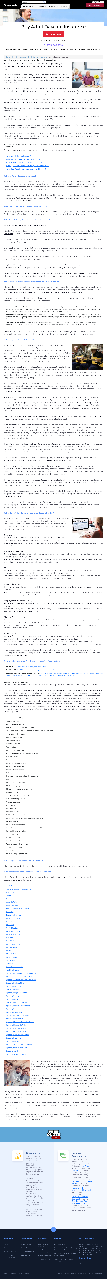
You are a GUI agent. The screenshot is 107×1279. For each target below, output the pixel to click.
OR (80, 1252)
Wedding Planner (12, 970)
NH (86, 1250)
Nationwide (77, 1188)
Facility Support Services (15, 918)
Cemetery (9, 899)
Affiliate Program (10, 1251)
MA (98, 1246)
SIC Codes (24, 1259)
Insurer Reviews (26, 1244)
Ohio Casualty (86, 1190)
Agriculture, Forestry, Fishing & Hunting (21, 889)
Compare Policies (60, 1244)
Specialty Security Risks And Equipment (21, 1044)
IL (86, 1246)
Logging (9, 921)
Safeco (85, 1197)
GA (80, 1246)
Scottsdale (76, 1199)
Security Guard (11, 957)
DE (98, 1244)
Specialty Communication (15, 986)
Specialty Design (12, 989)
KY (93, 1246)
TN (92, 1252)
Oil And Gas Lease (12, 928)
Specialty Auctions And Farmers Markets (21, 980)
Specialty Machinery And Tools (17, 1015)
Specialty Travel (12, 1051)
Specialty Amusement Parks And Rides (20, 976)
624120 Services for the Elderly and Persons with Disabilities (39, 670)
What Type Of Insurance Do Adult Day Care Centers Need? (27, 166)
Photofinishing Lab (13, 934)
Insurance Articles (44, 1259)
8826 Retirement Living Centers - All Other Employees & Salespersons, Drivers (53, 675)
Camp (8, 896)
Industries (28, 6)
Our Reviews (8, 1261)
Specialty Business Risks (15, 983)
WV (88, 1254)
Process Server (11, 947)
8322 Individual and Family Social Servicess (30, 667)
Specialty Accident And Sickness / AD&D (21, 973)
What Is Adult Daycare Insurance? (18, 156)
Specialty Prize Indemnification (17, 1035)
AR (83, 1244)
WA (83, 1254)
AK (80, 1264)
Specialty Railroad (12, 1041)
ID (82, 1246)
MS (91, 1248)
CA (88, 1244)
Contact (7, 1248)
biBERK (75, 1170)
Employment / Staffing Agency (17, 909)
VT (80, 1254)
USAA (83, 1203)
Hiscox (82, 1181)
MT (94, 1248)
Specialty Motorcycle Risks (16, 1025)
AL (80, 1244)
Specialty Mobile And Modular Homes (20, 1022)
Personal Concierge (13, 931)
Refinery (9, 951)
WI (86, 1254)
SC (87, 1252)
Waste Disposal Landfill (14, 967)
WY (92, 1254)
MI (83, 1248)
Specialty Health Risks (14, 1012)
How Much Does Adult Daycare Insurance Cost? (23, 159)
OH (97, 1250)
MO (88, 1248)
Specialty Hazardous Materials (17, 1009)
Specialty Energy (12, 999)
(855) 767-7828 (54, 45)
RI (85, 1252)
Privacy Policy (24, 1273)
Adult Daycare (11, 886)
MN (85, 1248)
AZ (85, 1244)
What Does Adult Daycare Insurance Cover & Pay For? (26, 169)
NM (91, 1250)
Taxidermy (10, 964)
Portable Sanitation (13, 941)
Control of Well (11, 902)
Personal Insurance (27, 1248)
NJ (89, 1250)
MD (101, 1246)
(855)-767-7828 (98, 2)
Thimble (87, 1201)
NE (80, 1250)
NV (83, 1250)
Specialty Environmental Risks (17, 1002)
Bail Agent (10, 892)
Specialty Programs (13, 1038)
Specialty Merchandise (14, 1019)
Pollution (9, 938)
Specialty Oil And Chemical (16, 1032)
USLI (88, 1203)
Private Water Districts (14, 944)
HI (83, 1264)
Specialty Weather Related (16, 1054)
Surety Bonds (11, 960)
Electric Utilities (12, 905)
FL (100, 1244)
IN (89, 1246)
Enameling (10, 912)
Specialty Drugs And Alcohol (16, 993)
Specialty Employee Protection (17, 996)
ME (80, 1248)
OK (100, 1250)
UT (97, 1252)
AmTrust (85, 1166)
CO (90, 1244)
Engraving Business (13, 915)
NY (94, 1250)
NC (97, 1248)
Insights (63, 6)
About (6, 1244)
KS (91, 1246)
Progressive (77, 1197)
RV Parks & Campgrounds (15, 954)
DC (95, 1244)
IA (84, 1246)
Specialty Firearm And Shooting (18, 1006)
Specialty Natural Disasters (16, 1028)
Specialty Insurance (27, 1251)
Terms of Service (10, 1273)
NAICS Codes (25, 1255)
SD (90, 1252)
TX (95, 1252)
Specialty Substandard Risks (16, 1048)
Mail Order (10, 925)
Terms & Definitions (44, 1255)
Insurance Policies (46, 6)
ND (100, 1248)
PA (83, 1252)
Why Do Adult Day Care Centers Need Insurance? (24, 162)
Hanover (75, 1181)
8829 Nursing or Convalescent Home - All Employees (59, 673)
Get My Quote (94, 5)
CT (93, 1244)
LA (96, 1246)
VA (100, 1252)
